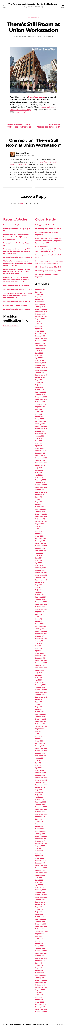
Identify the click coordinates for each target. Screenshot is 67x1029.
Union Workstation (36, 97)
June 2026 (39, 294)
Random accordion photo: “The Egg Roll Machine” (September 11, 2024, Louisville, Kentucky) (16, 271)
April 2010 (38, 768)
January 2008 (40, 834)
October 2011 (40, 724)
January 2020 (40, 482)
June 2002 (39, 995)
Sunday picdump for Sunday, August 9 (17, 257)
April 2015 (38, 621)
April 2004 (39, 943)
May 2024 (38, 355)
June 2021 (38, 441)
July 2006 (38, 878)
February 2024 (40, 363)
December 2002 (41, 980)
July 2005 (38, 907)
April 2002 (39, 1000)
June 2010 (38, 763)
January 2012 (40, 717)
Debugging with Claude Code (46, 225)
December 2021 (41, 426)
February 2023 (40, 392)
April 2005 (39, 914)
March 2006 (39, 887)
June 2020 (39, 470)
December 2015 (41, 602)
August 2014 (39, 641)
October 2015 (40, 607)
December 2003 (41, 951)
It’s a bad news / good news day (15, 305)
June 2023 (39, 382)
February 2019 (40, 509)
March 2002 (39, 1002)
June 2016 (38, 587)
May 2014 (38, 648)
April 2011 (38, 738)
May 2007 (38, 853)
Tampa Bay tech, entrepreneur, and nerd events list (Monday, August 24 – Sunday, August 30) (49, 241)
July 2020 (38, 468)
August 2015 (39, 612)
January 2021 (40, 453)
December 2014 (41, 631)
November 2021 (41, 429)
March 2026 (39, 302)
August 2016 (39, 582)
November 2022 (41, 399)
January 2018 (40, 541)
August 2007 (40, 846)
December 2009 (41, 778)
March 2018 (39, 536)
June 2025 (39, 324)
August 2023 (40, 377)
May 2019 (38, 502)
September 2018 (41, 521)
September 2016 (41, 580)
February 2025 (40, 333)
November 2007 (41, 838)
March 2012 (39, 712)
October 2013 (40, 665)
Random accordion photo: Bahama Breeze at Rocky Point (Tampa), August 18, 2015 (16, 237)
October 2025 (40, 314)
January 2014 (40, 658)
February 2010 (40, 773)
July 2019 (38, 497)
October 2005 (40, 899)
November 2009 (41, 780)
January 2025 (40, 336)
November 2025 (41, 311)
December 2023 (41, 368)
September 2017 (41, 551)
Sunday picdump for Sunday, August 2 (17, 289)
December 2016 (41, 573)
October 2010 (40, 753)
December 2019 (41, 485)
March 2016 (39, 595)
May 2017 (38, 560)
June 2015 (38, 616)
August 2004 (40, 934)
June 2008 (39, 821)
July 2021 (38, 438)
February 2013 (40, 685)
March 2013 (39, 682)
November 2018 (41, 516)
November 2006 (41, 868)
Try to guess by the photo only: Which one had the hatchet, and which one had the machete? (17, 251)
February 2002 (40, 1004)
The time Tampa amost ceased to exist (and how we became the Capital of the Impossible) (17, 263)
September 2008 (41, 814)
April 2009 (39, 797)
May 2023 (38, 385)
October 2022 (40, 402)
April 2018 (38, 534)
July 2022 (38, 409)
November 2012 (41, 692)
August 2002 (40, 990)
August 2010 (39, 758)
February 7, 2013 (35, 36)
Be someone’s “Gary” (11, 225)
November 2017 (41, 546)
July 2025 (38, 321)
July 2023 (38, 380)
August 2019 (39, 494)
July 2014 (38, 643)
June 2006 (39, 880)
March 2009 (39, 799)
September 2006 (41, 873)
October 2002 (40, 985)
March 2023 (39, 390)
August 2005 (40, 904)
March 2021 (39, 448)
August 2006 (40, 875)
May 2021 (38, 443)
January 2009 (40, 804)
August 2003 (40, 960)
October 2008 (40, 812)
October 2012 (40, 695)
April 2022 (39, 416)
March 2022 (39, 419)
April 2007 (39, 856)
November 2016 (41, 575)
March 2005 (39, 917)
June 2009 (39, 792)
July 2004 (38, 936)
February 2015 (40, 626)
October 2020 (40, 460)
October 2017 (40, 548)
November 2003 (41, 953)
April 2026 (39, 299)
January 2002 (40, 1007)
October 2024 (40, 343)
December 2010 (41, 748)
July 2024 (38, 351)
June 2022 (39, 412)
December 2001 (41, 1009)
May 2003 (38, 968)
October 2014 (40, 636)
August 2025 (40, 319)
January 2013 (40, 687)
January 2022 (40, 424)
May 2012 (38, 707)
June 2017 (38, 558)
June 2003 (39, 965)
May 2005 (38, 912)
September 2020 (41, 463)
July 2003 (38, 963)
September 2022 (41, 404)
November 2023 (41, 370)
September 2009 (41, 785)
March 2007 (39, 858)
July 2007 (38, 848)
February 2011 (40, 743)
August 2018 (39, 524)
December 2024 (41, 338)
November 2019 (41, 487)
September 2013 (41, 668)
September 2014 (41, 638)
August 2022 (40, 407)
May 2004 (38, 941)
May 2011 (38, 736)
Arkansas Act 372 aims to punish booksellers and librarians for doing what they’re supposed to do (16, 280)
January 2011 (39, 746)
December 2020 (41, 455)
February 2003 (40, 975)
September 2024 (41, 346)
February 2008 (40, 831)
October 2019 (40, 490)
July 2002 (38, 992)
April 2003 (39, 970)
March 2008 (39, 829)
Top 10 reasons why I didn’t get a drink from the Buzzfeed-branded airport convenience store (17, 295)
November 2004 (41, 926)
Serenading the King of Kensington (16, 286)
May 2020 (38, 473)
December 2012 (41, 690)
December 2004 (41, 924)
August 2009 (40, 787)
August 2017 (39, 553)
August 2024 (40, 348)
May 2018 (38, 531)
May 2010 (38, 765)
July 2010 (38, 760)
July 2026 (38, 292)
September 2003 (41, 958)
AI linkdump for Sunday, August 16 (48, 271)
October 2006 (40, 870)
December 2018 (41, 514)
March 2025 (39, 331)
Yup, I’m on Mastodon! (11, 326)
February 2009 (40, 802)
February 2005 (40, 919)
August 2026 (40, 290)
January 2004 (40, 948)
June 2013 (38, 675)
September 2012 (41, 697)
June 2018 (38, 529)
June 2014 (38, 646)
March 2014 (39, 653)
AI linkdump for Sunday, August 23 (48, 229)
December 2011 (40, 719)
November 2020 (41, 458)
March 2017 (39, 565)
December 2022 (41, 397)
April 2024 (39, 358)
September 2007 (41, 843)
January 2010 (40, 775)
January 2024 (40, 365)
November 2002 (41, 982)
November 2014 (41, 634)
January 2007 (40, 863)
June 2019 (38, 499)
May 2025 (38, 326)
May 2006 (38, 882)
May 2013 (38, 677)
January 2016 (40, 599)
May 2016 (38, 590)
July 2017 (38, 555)
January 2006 (40, 892)
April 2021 (38, 446)
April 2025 (39, 329)
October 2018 (40, 519)
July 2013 (38, 673)
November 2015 (41, 604)
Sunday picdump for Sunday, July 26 (16, 301)
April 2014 (38, 651)
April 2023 (39, 387)
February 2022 (40, 421)
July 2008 (38, 819)
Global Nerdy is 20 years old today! (48, 267)
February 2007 (40, 860)
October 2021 (40, 431)
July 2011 (38, 731)
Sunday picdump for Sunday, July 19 (16, 309)
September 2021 (41, 433)
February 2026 (40, 304)
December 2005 (41, 895)
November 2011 (40, 721)
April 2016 (38, 592)
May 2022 (38, 414)
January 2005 (40, 921)
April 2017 (38, 563)
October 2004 (40, 929)
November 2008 (41, 809)
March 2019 (39, 507)
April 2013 (38, 680)
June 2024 (39, 353)
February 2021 (40, 451)
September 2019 (41, 492)
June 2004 (39, 939)
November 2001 (41, 1012)
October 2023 (40, 372)
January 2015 (40, 629)
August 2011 (39, 729)
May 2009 (38, 795)
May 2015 (38, 619)
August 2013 (39, 670)
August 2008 (40, 817)
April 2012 (38, 709)
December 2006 (41, 865)
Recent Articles (15, 219)
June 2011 (38, 734)
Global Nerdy (45, 219)
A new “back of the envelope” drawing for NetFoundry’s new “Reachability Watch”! (48, 249)
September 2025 (41, 316)
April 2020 (39, 475)
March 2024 (39, 360)
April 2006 (39, 885)
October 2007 (40, 841)
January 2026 (40, 307)
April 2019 (38, 504)
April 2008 (39, 826)
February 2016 (40, 597)
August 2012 (39, 699)
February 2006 (40, 890)
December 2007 (41, 836)
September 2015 (41, 609)
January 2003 (40, 978)
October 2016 (40, 577)
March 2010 (39, 770)
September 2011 (41, 726)
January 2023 (40, 394)
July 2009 (38, 790)
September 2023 (41, 375)
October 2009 (40, 782)
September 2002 (41, 987)
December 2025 (41, 309)
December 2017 (41, 543)
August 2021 (39, 436)
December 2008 (41, 807)
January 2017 (40, 570)
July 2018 (38, 526)
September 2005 (41, 902)
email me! (21, 112)
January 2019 (40, 512)
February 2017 (40, 568)
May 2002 (38, 997)
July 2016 (38, 585)
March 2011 (39, 741)
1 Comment (49, 36)
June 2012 (38, 704)
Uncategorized (33, 18)
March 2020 (39, 477)
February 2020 (40, 480)
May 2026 (38, 297)
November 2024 (41, 341)
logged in (22, 203)
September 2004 (41, 931)
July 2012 (38, 702)
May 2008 (38, 824)
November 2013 (41, 663)
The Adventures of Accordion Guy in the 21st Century (33, 4)
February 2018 (40, 538)
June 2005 (39, 909)
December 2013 (41, 660)
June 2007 (39, 851)
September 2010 (41, 756)
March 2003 (39, 973)
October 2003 (40, 956)
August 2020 (40, 465)
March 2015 (39, 624)
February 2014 (40, 656)
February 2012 (40, 714)
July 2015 (38, 614)
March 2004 (39, 946)
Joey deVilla (22, 36)
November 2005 (41, 897)
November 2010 (41, 751)
